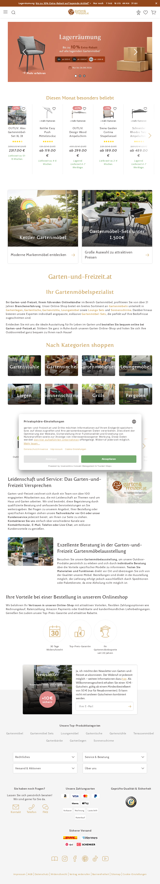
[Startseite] (78, 12)
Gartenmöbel (14, 733)
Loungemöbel (70, 733)
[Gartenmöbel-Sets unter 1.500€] (117, 226)
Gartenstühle (51, 310)
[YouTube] (105, 859)
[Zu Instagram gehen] (65, 859)
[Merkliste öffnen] (146, 12)
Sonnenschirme (121, 310)
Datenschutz (42, 874)
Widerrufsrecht (59, 874)
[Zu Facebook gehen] (75, 859)
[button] (149, 135)
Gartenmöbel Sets (42, 733)
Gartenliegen (14, 310)
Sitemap (116, 874)
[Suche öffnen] (13, 12)
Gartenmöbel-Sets (94, 314)
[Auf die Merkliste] (23, 108)
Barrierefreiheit (100, 874)
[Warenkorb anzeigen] (154, 12)
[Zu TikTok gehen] (95, 859)
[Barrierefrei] (139, 12)
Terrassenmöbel (143, 733)
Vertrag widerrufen (79, 874)
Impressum (19, 874)
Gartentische (32, 310)
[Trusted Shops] (131, 802)
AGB (30, 874)
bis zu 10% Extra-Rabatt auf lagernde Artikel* (62, 3)
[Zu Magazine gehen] (55, 859)
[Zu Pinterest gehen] (85, 859)
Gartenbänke (54, 740)
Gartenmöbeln (118, 306)
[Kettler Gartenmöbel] (43, 226)
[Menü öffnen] (6, 12)
